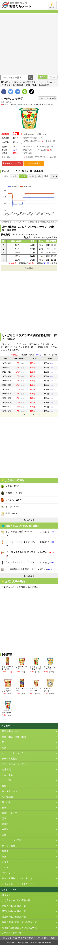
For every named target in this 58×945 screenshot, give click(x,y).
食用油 (5, 829)
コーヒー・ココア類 (11, 840)
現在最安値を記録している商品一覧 (19, 922)
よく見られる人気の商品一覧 (16, 900)
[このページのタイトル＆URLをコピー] (31, 91)
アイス (5, 867)
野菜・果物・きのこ (11, 731)
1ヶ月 (13, 176)
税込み (52, 77)
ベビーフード (8, 873)
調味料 (5, 824)
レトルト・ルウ (9, 791)
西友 (9, 157)
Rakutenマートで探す (12, 163)
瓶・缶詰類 (7, 797)
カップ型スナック (31, 82)
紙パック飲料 (8, 846)
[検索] (30, 77)
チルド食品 (7, 775)
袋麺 (4, 786)
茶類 (4, 835)
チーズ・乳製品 (9, 758)
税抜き (42, 77)
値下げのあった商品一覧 (14, 911)
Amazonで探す (34, 163)
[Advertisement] (29, 43)
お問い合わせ (48, 938)
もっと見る (29, 268)
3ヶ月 (22, 176)
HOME (4, 82)
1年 (39, 176)
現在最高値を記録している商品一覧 (19, 927)
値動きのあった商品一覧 (14, 906)
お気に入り (52, 7)
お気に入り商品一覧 (11, 933)
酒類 (4, 856)
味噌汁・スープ (9, 813)
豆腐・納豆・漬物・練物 (14, 737)
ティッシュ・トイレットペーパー (18, 884)
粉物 (4, 807)
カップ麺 (6, 780)
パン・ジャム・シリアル (14, 764)
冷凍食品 (6, 769)
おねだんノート (27, 942)
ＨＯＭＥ (6, 895)
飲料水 (5, 851)
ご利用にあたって (31, 938)
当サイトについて (11, 938)
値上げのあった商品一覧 (14, 917)
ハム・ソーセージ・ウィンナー (17, 753)
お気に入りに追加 (48, 98)
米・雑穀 (6, 802)
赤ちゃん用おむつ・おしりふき (17, 878)
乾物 (4, 818)
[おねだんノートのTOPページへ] (16, 8)
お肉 (4, 748)
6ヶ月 (31, 176)
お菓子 (15, 82)
